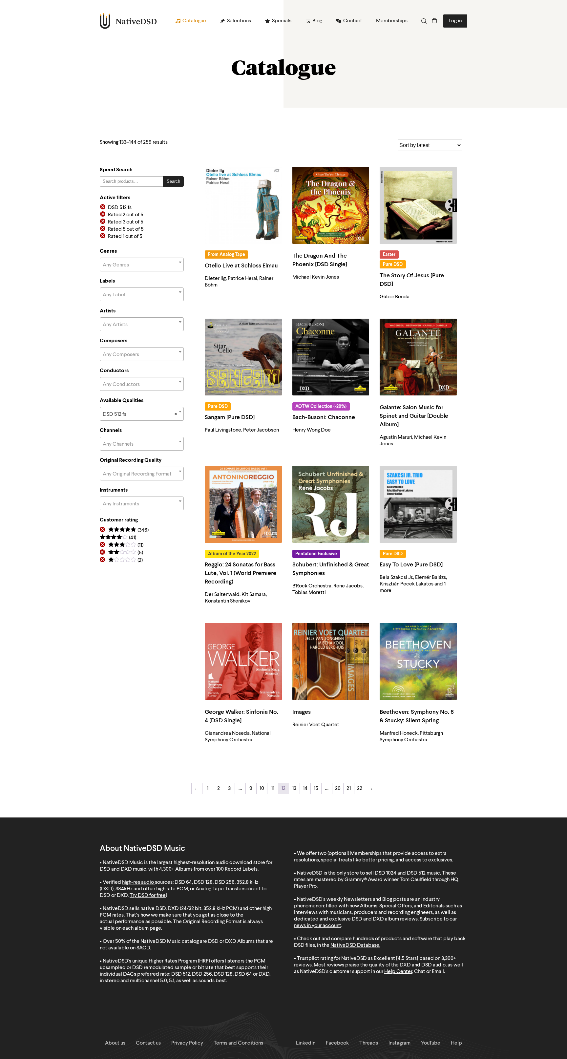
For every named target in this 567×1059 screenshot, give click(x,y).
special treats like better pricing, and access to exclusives (386, 860)
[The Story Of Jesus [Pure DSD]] (418, 205)
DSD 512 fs (120, 207)
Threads (368, 1043)
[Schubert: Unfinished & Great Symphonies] (330, 504)
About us (115, 1043)
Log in (455, 21)
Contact (352, 21)
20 (338, 788)
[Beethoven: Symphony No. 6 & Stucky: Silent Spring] (418, 661)
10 (262, 788)
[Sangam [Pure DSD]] (243, 357)
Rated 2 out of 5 (125, 215)
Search (173, 181)
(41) (118, 538)
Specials (281, 21)
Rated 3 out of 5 (125, 222)
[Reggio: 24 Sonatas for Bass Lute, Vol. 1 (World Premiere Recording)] (243, 504)
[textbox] (141, 265)
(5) (125, 553)
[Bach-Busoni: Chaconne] (330, 357)
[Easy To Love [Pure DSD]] (418, 504)
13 (294, 788)
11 (272, 788)
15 (316, 788)
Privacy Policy (187, 1043)
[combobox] (142, 264)
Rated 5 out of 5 (126, 229)
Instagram (399, 1043)
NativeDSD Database (354, 945)
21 (348, 788)
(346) (128, 530)
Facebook (337, 1043)
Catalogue (194, 21)
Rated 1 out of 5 (125, 236)
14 (305, 788)
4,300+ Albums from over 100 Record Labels (208, 869)
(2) (125, 560)
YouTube (430, 1043)
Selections (239, 21)
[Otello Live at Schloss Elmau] (243, 205)
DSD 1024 (385, 873)
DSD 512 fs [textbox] (140, 414)
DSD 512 (416, 873)
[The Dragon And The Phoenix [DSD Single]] (330, 205)
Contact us (148, 1043)
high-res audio (138, 882)
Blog (317, 21)
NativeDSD (128, 21)
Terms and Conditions (238, 1043)
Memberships (392, 21)
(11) (125, 545)
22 (359, 788)
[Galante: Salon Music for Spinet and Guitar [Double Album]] (418, 357)
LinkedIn (305, 1043)
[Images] (330, 661)
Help (456, 1043)
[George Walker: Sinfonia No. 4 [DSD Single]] (243, 661)
